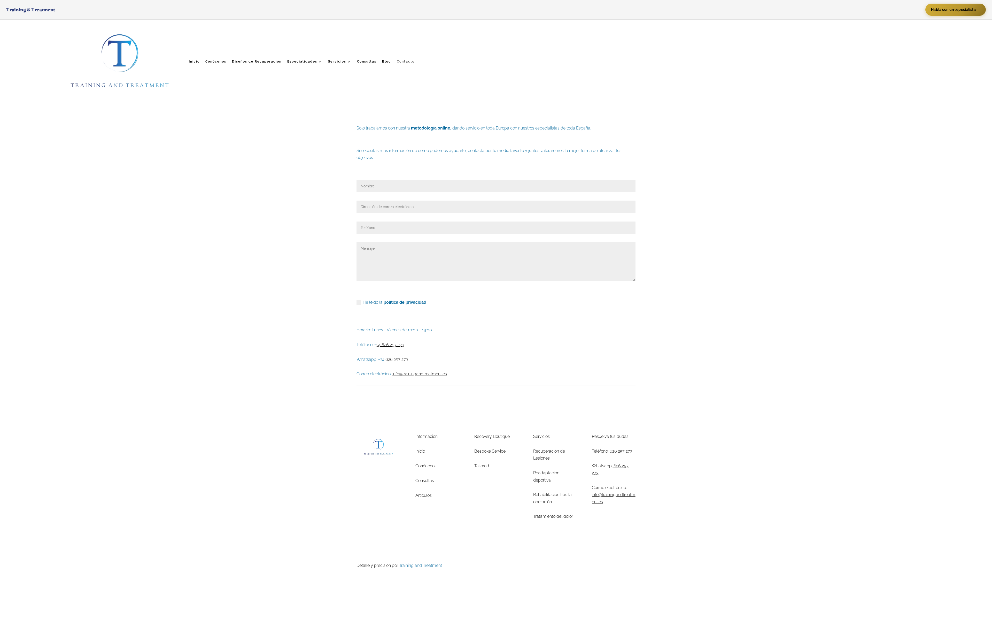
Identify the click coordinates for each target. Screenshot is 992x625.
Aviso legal (514, 565)
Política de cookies (587, 565)
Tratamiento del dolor (553, 516)
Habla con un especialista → (955, 9)
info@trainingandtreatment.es (419, 373)
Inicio (194, 61)
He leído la (394, 302)
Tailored (481, 465)
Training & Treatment (30, 9)
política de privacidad (405, 302)
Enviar (374, 312)
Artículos (423, 495)
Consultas (366, 61)
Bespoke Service (490, 451)
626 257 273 (621, 451)
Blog (386, 61)
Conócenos (215, 61)
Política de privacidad (547, 565)
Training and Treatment (420, 565)
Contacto (406, 61)
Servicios (337, 61)
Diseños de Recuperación (257, 61)
